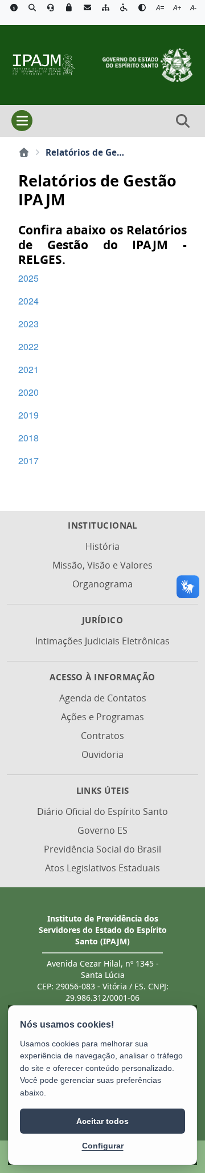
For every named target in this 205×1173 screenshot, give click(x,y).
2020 (28, 392)
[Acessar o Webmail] (87, 8)
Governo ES (102, 830)
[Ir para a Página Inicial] (43, 64)
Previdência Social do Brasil (102, 849)
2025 (28, 278)
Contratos (102, 735)
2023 (28, 323)
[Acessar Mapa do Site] (105, 8)
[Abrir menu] (21, 120)
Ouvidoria (102, 754)
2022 (28, 346)
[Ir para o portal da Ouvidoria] (50, 8)
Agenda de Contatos (102, 698)
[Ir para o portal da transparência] (31, 8)
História (102, 546)
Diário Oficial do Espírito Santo (102, 811)
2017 (28, 460)
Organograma (102, 584)
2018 (28, 437)
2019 (28, 414)
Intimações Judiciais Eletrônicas (102, 641)
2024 (28, 300)
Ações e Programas (102, 717)
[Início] (24, 152)
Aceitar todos (102, 1121)
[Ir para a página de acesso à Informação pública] (13, 8)
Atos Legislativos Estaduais (102, 868)
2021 (28, 369)
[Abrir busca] (183, 120)
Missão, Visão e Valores (102, 565)
